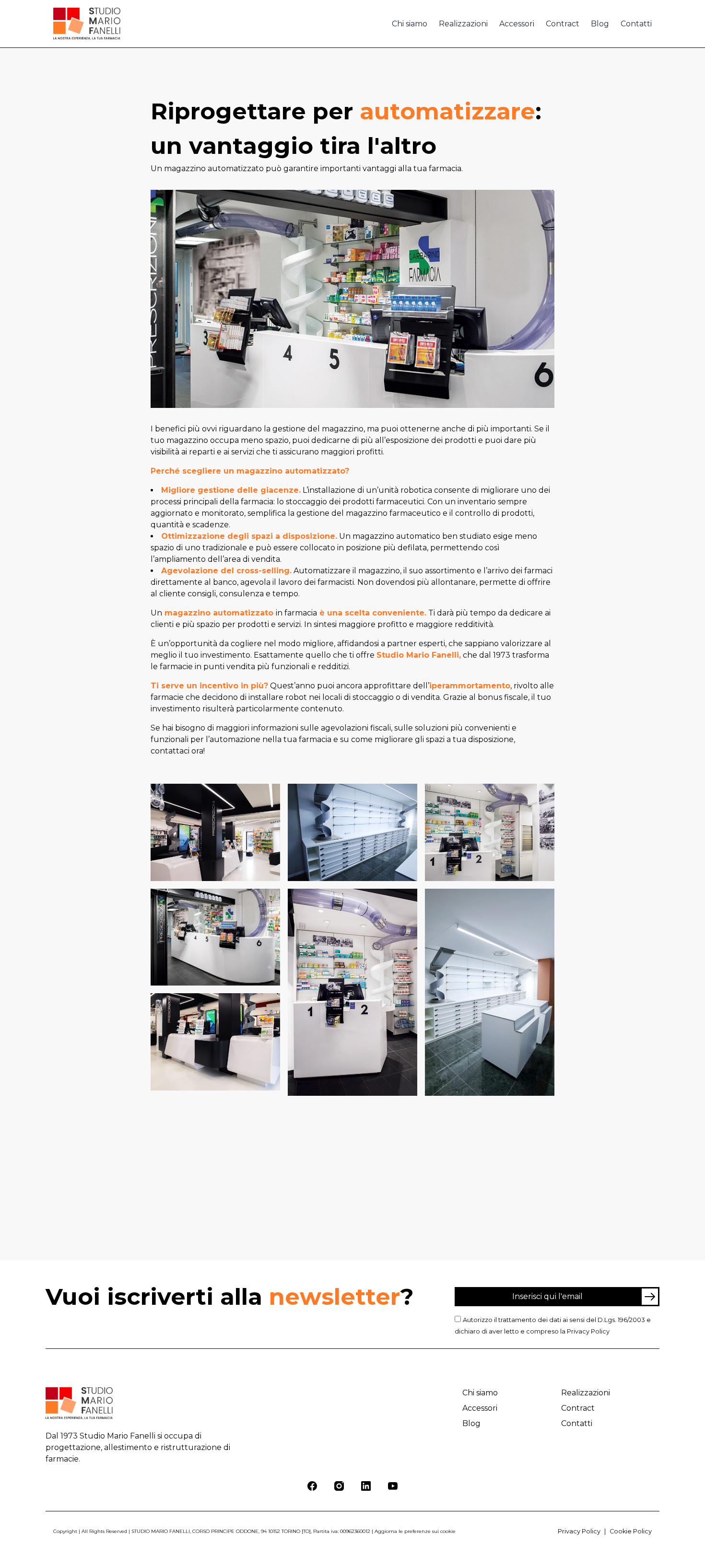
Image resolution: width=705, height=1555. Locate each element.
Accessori (516, 23)
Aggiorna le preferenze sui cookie (415, 1531)
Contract (562, 23)
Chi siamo (409, 23)
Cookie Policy (631, 1531)
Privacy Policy (588, 1331)
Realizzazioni (463, 23)
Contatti (636, 23)
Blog (600, 23)
